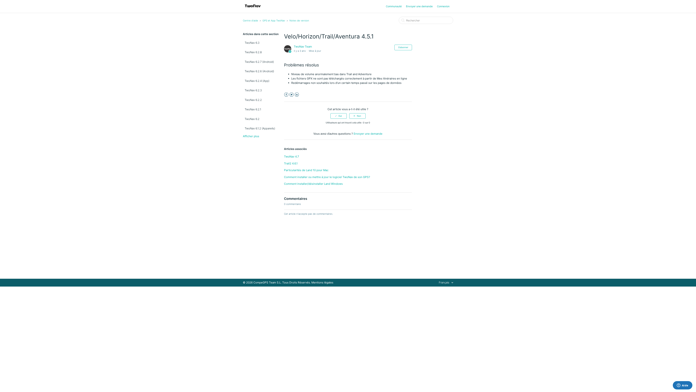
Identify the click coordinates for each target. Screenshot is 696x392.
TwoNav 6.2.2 (253, 100)
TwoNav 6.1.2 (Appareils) (260, 128)
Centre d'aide (250, 20)
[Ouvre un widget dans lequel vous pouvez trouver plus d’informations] (682, 385)
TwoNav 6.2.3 (253, 90)
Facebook (286, 94)
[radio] (338, 116)
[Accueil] (253, 8)
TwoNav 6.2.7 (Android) (259, 62)
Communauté (394, 6)
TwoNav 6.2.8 (253, 52)
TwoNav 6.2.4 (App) (257, 81)
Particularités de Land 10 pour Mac (306, 170)
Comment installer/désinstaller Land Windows (313, 183)
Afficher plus (251, 136)
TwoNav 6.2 (252, 119)
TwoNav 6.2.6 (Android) (259, 71)
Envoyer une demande (419, 6)
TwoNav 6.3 (252, 42)
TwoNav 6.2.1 (253, 109)
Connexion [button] (443, 6)
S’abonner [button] (403, 47)
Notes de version (299, 20)
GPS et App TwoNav (273, 20)
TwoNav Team (303, 46)
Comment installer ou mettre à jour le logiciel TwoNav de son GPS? (327, 177)
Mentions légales (322, 282)
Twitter (291, 94)
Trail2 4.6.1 (291, 163)
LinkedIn (297, 94)
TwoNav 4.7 (291, 156)
